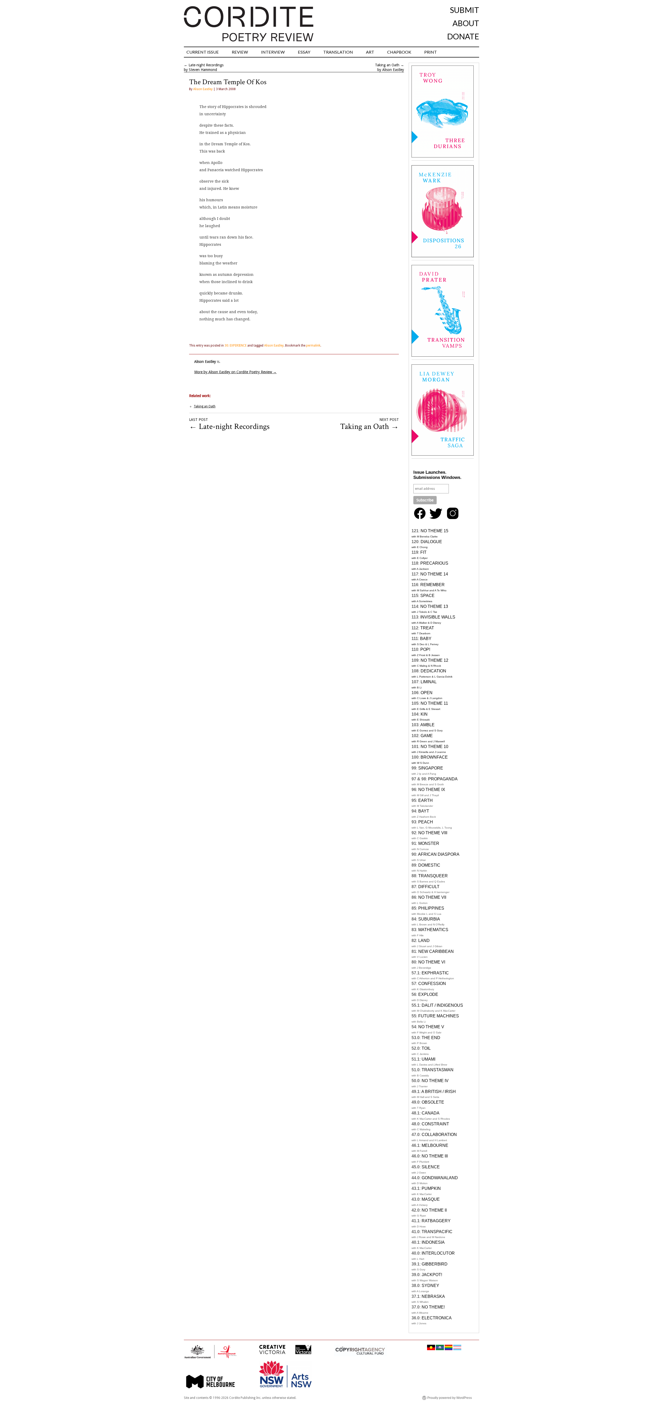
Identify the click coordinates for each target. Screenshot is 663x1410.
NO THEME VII (432, 897)
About (465, 23)
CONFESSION (432, 983)
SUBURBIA (429, 919)
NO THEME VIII (432, 833)
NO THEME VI (431, 962)
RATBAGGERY (436, 1221)
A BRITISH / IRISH (438, 1091)
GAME (427, 735)
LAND (424, 940)
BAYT (423, 811)
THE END (431, 1037)
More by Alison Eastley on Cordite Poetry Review (235, 372)
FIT (423, 552)
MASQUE (431, 1199)
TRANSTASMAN (437, 1070)
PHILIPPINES (431, 908)
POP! (425, 649)
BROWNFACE (434, 757)
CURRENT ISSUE (202, 51)
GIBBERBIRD (435, 1264)
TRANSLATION (338, 51)
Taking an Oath (387, 65)
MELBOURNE (435, 1145)
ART (370, 51)
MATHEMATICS (433, 929)
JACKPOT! (432, 1274)
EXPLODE (428, 994)
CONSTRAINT (435, 1124)
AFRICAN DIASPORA (438, 854)
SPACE (427, 595)
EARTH (425, 800)
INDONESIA (433, 1242)
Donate (463, 36)
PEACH (425, 822)
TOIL (426, 1048)
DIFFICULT (428, 886)
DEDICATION (433, 671)
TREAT (427, 628)
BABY (425, 638)
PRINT (430, 51)
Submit (464, 10)
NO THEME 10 (434, 746)
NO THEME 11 (434, 703)
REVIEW (240, 51)
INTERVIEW (273, 51)
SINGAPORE (430, 768)
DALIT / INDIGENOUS (442, 1005)
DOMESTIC (429, 865)
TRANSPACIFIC (437, 1231)
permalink (313, 345)
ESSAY (304, 51)
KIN (424, 714)
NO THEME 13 (434, 606)
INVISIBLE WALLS (437, 617)
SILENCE (431, 1167)
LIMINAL (429, 682)
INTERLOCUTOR (438, 1253)
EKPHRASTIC (435, 973)
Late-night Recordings (206, 65)
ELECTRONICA (437, 1318)
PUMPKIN (431, 1188)
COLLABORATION (439, 1134)
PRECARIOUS (434, 563)
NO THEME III (435, 1156)
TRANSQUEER (433, 876)
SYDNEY (430, 1285)
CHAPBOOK (399, 51)
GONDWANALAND (440, 1178)
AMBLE (427, 725)
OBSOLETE (433, 1102)
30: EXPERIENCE (236, 345)
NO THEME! (433, 1307)
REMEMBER (432, 584)
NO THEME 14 (434, 574)
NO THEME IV (435, 1080)
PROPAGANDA (443, 779)
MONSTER (428, 843)
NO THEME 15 (434, 531)
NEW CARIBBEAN (436, 951)
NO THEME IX (431, 789)
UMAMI (428, 1059)
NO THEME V (431, 1027)
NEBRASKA (433, 1296)
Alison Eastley (203, 89)
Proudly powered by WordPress (449, 1398)
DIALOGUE (431, 541)
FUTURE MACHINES (438, 1016)
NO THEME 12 (434, 660)
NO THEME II (434, 1210)
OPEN (427, 692)
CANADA (430, 1113)
